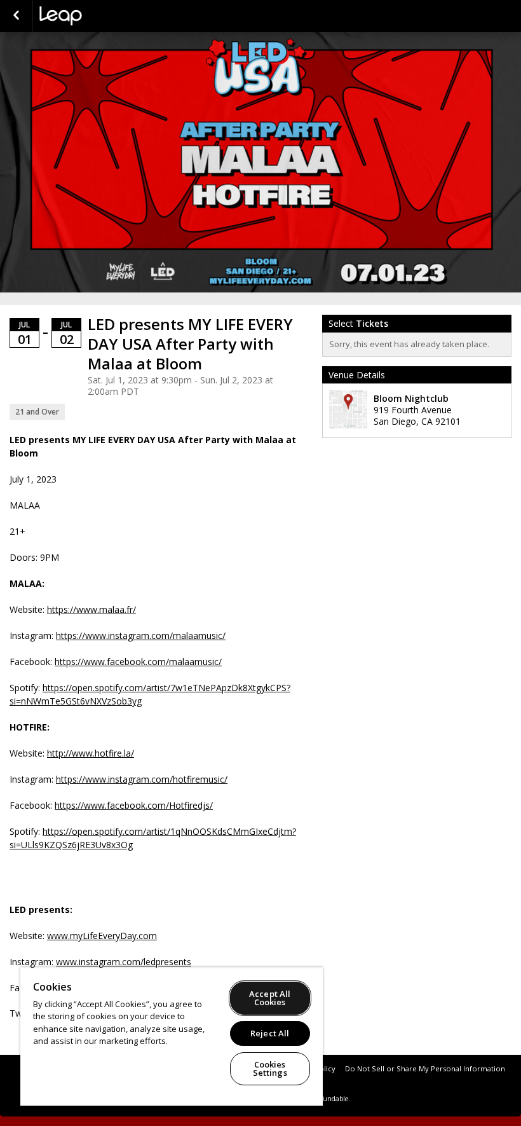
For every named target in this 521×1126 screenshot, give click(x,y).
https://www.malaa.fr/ (91, 609)
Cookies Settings (270, 1068)
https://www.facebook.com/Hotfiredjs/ (134, 805)
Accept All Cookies (269, 998)
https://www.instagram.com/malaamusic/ (141, 635)
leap (102, 15)
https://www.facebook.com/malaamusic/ (138, 662)
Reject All (269, 1033)
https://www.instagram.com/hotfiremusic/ (141, 779)
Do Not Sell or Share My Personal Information (425, 1068)
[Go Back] (16, 16)
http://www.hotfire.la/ (90, 753)
